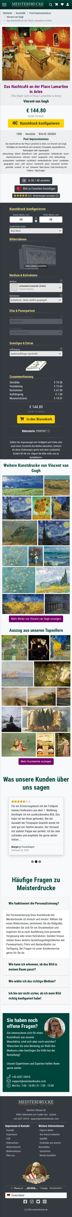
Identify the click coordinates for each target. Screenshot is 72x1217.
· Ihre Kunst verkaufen (49, 1134)
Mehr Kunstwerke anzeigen (36, 761)
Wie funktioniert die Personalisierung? (34, 903)
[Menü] (4, 4)
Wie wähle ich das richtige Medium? (32, 981)
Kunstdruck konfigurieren (38, 123)
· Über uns (10, 1155)
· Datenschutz (11, 1142)
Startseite (7, 13)
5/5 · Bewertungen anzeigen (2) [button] (43, 195)
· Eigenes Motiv (46, 1130)
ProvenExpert (23, 846)
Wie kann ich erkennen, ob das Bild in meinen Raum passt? (33, 966)
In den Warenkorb (38, 419)
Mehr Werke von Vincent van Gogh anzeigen (36, 618)
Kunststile (21, 13)
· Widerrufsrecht (12, 1147)
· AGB (7, 1138)
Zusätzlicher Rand (17, 226)
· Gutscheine (45, 1151)
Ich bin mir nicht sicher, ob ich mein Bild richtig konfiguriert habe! (35, 995)
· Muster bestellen (47, 1155)
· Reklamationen (13, 1151)
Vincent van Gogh (15, 17)
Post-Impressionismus (40, 13)
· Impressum (11, 1134)
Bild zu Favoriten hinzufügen (38, 188)
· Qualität (43, 1138)
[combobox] (36, 230)
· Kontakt (9, 1130)
